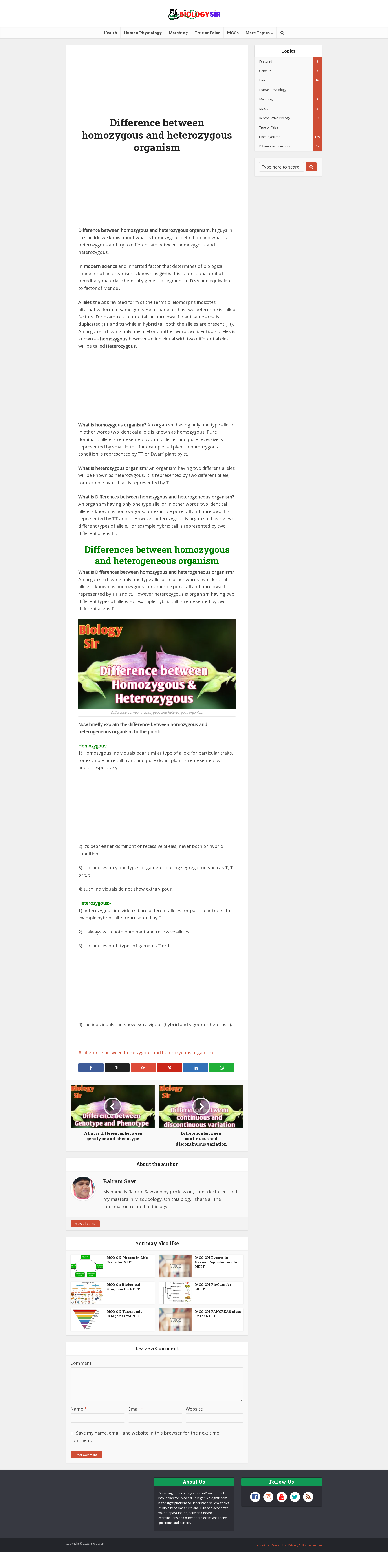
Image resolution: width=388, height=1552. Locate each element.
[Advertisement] (157, 78)
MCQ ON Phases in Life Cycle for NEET (127, 1259)
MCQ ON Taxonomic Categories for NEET (124, 1313)
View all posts (85, 1223)
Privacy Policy (297, 1545)
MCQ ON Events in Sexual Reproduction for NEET (217, 1262)
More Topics (257, 32)
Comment (81, 1363)
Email (135, 1409)
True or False (207, 32)
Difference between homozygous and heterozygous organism (147, 1052)
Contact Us (278, 1545)
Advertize (315, 1545)
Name (79, 1409)
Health (110, 32)
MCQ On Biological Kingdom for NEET (123, 1286)
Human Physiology (143, 32)
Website (194, 1409)
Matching (178, 32)
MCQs (233, 32)
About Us (263, 1545)
